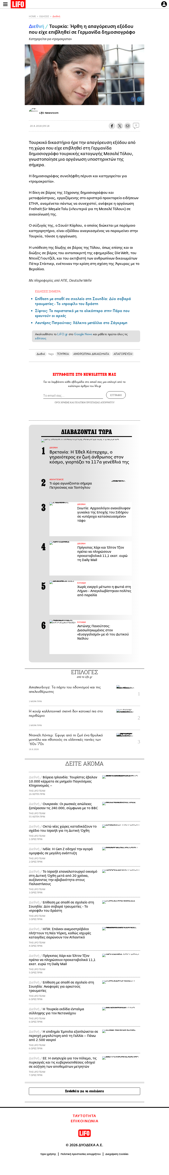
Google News (83, 334)
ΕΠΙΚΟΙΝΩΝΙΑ (85, 1121)
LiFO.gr (62, 334)
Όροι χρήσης (48, 1154)
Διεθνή (56, 16)
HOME (32, 16)
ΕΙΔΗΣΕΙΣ (44, 16)
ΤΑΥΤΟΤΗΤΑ (84, 1116)
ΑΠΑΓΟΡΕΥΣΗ (123, 354)
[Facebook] (133, 99)
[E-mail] (127, 126)
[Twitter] (139, 99)
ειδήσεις (40, 338)
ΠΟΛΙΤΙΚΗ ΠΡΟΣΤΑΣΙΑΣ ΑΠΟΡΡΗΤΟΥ (95, 402)
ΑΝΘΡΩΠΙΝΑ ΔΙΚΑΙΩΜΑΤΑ (91, 354)
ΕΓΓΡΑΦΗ (116, 395)
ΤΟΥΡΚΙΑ (63, 354)
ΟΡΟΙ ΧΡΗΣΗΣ (62, 402)
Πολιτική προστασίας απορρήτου (81, 1154)
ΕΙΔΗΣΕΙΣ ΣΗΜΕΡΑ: (48, 291)
